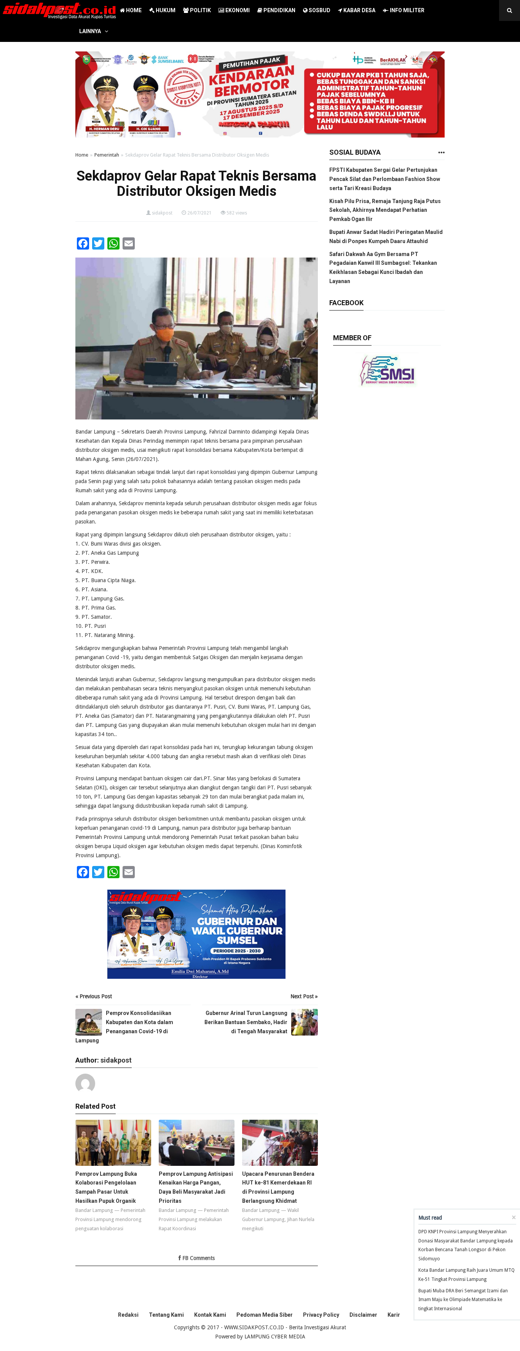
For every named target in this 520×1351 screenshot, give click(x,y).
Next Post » (304, 996)
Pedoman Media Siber (264, 1315)
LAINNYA (90, 31)
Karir (394, 1315)
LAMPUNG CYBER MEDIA (274, 1336)
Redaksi (128, 1315)
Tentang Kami (166, 1315)
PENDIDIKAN (278, 10)
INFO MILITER (406, 10)
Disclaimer (363, 1315)
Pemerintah (106, 155)
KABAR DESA (358, 10)
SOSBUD (319, 10)
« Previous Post (93, 996)
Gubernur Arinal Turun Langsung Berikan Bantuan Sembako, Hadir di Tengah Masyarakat (245, 1022)
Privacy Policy (321, 1315)
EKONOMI (237, 10)
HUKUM (165, 10)
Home (81, 155)
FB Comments (198, 1258)
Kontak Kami (210, 1315)
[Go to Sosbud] (441, 153)
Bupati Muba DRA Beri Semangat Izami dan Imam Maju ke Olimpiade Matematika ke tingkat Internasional (463, 1300)
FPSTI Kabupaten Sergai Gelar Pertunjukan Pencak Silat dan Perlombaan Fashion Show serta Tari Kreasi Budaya (384, 179)
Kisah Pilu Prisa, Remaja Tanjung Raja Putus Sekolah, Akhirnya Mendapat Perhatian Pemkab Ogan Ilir (385, 210)
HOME (133, 10)
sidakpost (162, 213)
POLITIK (200, 10)
